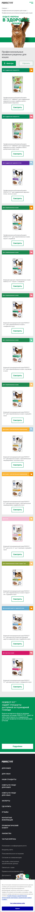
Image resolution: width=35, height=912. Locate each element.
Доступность (6, 875)
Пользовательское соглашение (13, 854)
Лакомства (6, 833)
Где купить (6, 806)
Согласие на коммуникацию (12, 857)
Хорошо (17, 908)
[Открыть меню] (31, 3)
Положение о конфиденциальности (14, 846)
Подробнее (17, 746)
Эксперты (6, 801)
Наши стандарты (9, 779)
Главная (4, 8)
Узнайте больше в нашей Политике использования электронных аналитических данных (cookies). (17, 897)
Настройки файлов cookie (17, 903)
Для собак (6, 774)
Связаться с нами (8, 867)
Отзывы (5, 812)
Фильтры (10, 63)
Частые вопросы (9, 839)
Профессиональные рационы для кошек (14, 10)
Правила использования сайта (12, 871)
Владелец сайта (7, 850)
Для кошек (6, 768)
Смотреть (17, 107)
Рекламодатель (7, 879)
